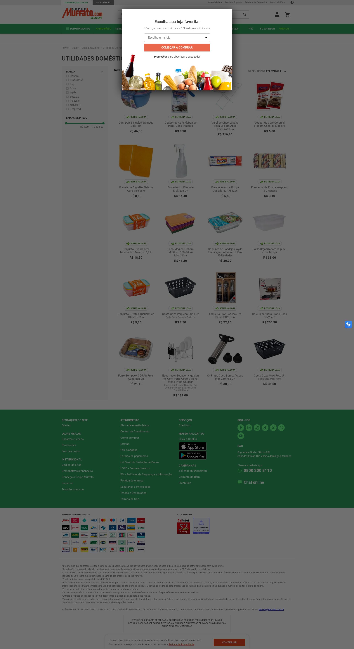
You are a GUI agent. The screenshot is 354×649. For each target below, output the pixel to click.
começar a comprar (177, 47)
